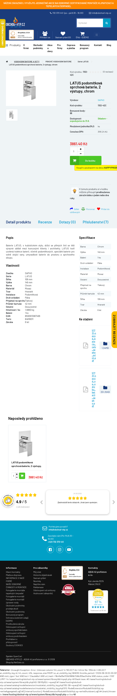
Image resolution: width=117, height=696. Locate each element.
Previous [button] (41, 502)
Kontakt (98, 45)
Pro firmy (59, 46)
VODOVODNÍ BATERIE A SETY (26, 61)
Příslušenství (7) (95, 222)
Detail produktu (18, 222)
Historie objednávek (42, 575)
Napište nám (39, 584)
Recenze (45, 222)
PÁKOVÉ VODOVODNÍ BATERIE (59, 61)
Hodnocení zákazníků (43, 593)
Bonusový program (84, 46)
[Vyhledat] (106, 23)
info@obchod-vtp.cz (101, 13)
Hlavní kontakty (13, 572)
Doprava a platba (71, 46)
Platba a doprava (13, 575)
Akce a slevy (50, 48)
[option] (77, 502)
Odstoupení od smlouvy (44, 590)
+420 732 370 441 (56, 542)
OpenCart (17, 656)
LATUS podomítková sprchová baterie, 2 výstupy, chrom (33, 64)
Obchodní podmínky (15, 611)
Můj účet (37, 572)
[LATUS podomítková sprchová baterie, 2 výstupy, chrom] (31, 88)
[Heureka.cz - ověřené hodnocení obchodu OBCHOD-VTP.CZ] (98, 600)
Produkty (14, 45)
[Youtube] (69, 549)
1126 (23, 506)
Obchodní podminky (38, 46)
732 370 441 (67, 13)
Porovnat (90, 209)
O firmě (26, 46)
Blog (109, 45)
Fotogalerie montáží (15, 596)
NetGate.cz (19, 662)
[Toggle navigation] (96, 35)
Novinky (37, 581)
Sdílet (76, 209)
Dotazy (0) (67, 222)
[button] (104, 451)
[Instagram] (59, 549)
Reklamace (38, 587)
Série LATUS (83, 61)
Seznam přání (39, 578)
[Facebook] (50, 549)
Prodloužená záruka (15, 624)
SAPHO (101, 100)
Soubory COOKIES (14, 645)
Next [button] (113, 502)
